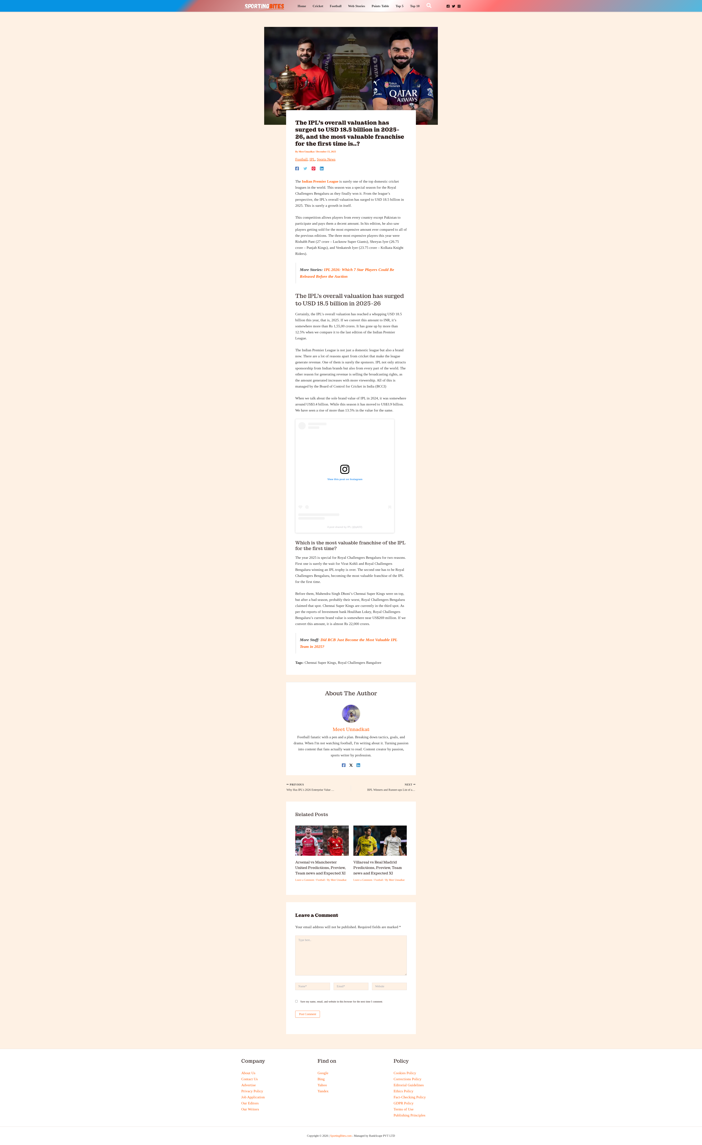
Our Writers (250, 1109)
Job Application (253, 1097)
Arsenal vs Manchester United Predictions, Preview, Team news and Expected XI (320, 867)
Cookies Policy (405, 1073)
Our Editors (250, 1103)
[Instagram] (459, 6)
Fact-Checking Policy (410, 1097)
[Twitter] (305, 168)
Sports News (326, 159)
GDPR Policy (404, 1103)
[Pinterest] (313, 168)
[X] (453, 6)
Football (301, 159)
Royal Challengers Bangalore (359, 663)
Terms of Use (404, 1109)
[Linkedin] (322, 168)
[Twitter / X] (351, 765)
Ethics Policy (403, 1091)
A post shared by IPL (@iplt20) (344, 526)
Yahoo (322, 1085)
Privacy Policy (252, 1091)
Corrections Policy (407, 1079)
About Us (248, 1073)
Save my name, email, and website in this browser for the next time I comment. (341, 1001)
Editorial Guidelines (409, 1085)
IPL (312, 159)
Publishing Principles (409, 1115)
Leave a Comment (304, 880)
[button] (429, 6)
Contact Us (249, 1079)
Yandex (323, 1091)
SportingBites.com (341, 1135)
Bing (321, 1079)
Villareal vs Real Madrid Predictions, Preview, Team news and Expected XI (377, 867)
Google (323, 1073)
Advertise (248, 1085)
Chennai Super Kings (320, 663)
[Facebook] (448, 6)
